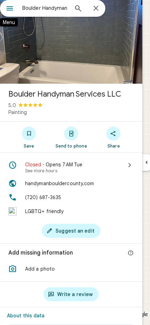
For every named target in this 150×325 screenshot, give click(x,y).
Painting (17, 112)
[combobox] (45, 8)
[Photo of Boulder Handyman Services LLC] (71, 42)
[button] (71, 269)
